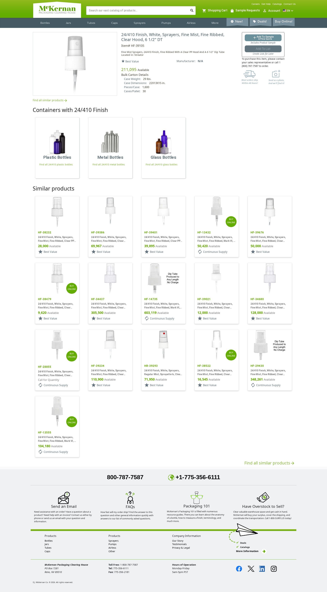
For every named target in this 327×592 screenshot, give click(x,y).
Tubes (91, 23)
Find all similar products (50, 100)
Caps (114, 23)
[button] (288, 10)
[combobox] (138, 11)
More (215, 23)
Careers (256, 4)
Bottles (45, 23)
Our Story (177, 540)
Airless (191, 23)
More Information (247, 551)
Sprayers (139, 23)
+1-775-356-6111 (198, 477)
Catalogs (277, 4)
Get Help (266, 4)
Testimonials (179, 544)
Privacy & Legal (181, 547)
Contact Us (290, 4)
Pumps (166, 23)
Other (111, 551)
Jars (68, 23)
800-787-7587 (125, 477)
